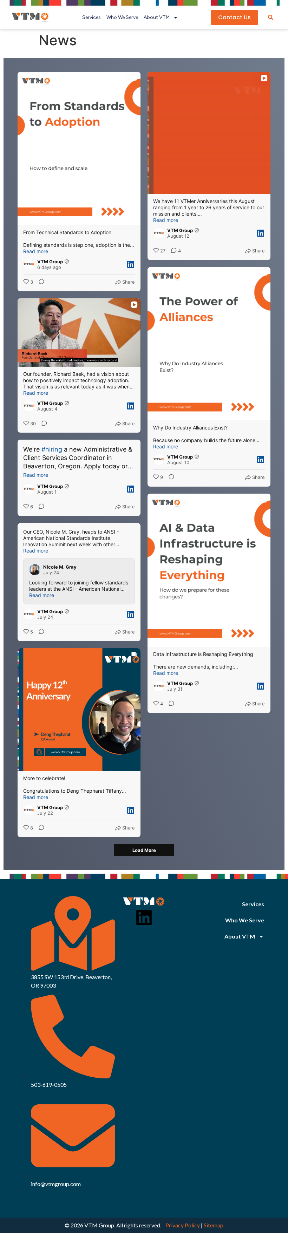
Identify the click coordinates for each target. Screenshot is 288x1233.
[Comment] (39, 282)
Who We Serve (122, 17)
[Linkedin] (144, 917)
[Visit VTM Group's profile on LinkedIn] (30, 264)
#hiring (51, 449)
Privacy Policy (182, 1225)
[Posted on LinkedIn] (130, 264)
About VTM (157, 17)
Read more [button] (35, 251)
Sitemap (213, 1225)
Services (91, 17)
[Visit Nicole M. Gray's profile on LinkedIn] (36, 569)
